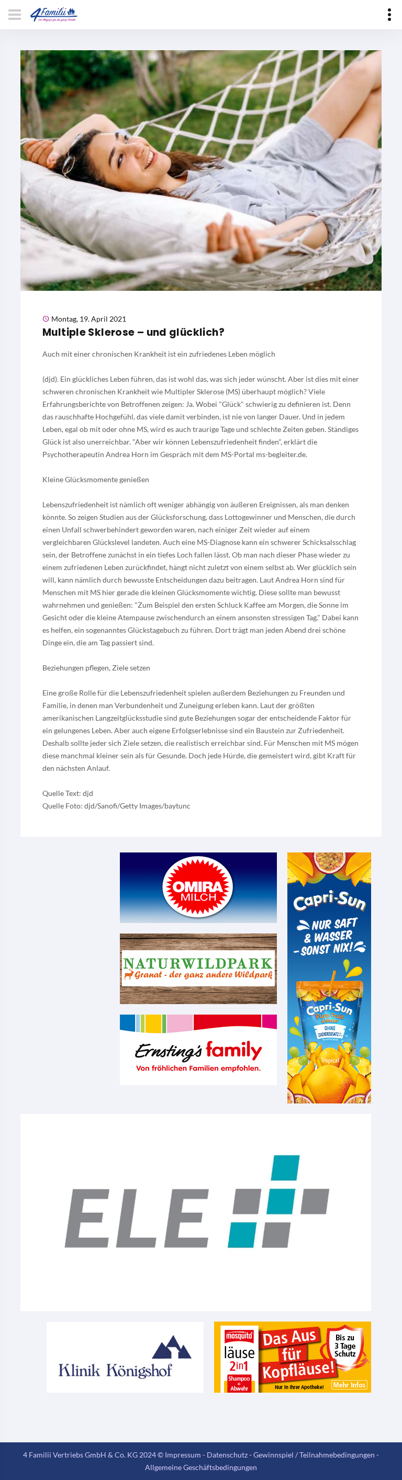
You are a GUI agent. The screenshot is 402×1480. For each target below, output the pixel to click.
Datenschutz (227, 1454)
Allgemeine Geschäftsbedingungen (201, 1467)
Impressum (183, 1454)
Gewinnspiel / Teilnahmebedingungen (314, 1454)
